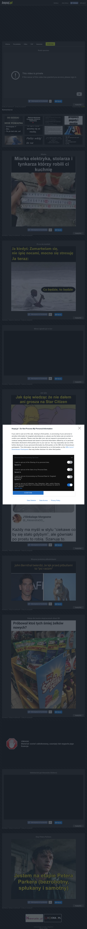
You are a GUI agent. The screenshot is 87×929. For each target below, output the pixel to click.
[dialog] (43, 464)
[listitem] (43, 457)
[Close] (80, 429)
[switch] (70, 462)
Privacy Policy (55, 500)
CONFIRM (28, 493)
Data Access (43, 500)
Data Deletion (31, 500)
